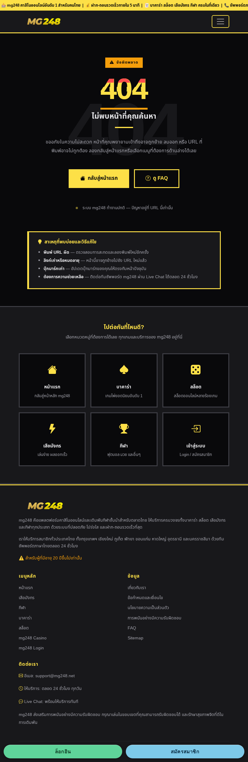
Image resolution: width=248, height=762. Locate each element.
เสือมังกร (26, 598)
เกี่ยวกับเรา (137, 588)
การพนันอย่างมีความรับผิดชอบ (154, 618)
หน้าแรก (26, 588)
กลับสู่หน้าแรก (103, 178)
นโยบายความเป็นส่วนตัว (148, 608)
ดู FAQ (160, 178)
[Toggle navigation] (220, 21)
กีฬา (22, 608)
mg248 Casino (33, 638)
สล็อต (24, 628)
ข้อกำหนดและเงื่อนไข (145, 598)
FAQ (132, 628)
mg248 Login (31, 648)
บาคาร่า (25, 618)
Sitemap (135, 638)
